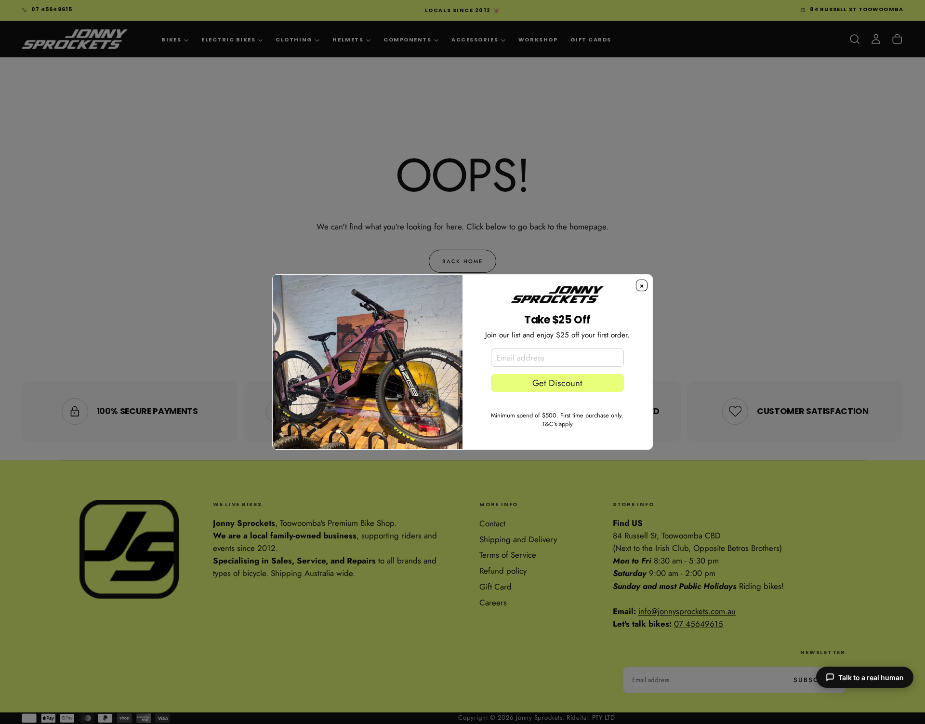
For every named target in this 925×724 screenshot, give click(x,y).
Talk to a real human (871, 677)
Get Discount (557, 382)
